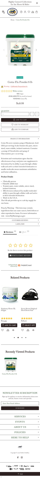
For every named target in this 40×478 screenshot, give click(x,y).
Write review (18, 91)
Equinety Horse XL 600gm (8, 309)
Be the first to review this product (20, 250)
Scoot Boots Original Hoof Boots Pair (29, 309)
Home (12, 20)
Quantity (5, 111)
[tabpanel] (10, 309)
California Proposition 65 (19, 86)
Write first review (21, 255)
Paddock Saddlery (12, 11)
